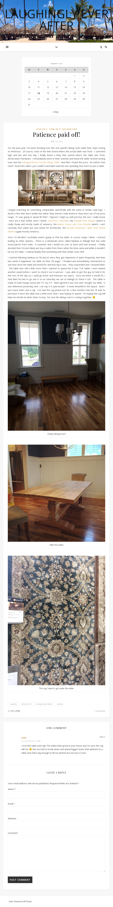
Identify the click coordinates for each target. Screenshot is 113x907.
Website (12, 818)
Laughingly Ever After (56, 19)
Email (11, 803)
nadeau (60, 704)
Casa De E (41, 129)
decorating (69, 129)
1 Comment (99, 710)
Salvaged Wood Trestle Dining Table (40, 162)
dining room (26, 704)
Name (12, 789)
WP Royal (27, 901)
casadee (13, 704)
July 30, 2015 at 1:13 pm (30, 741)
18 (38, 93)
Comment (13, 832)
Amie (23, 737)
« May (55, 111)
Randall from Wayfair (85, 220)
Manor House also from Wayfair (75, 224)
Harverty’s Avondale (58, 220)
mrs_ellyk (15, 710)
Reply (102, 737)
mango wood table (44, 704)
